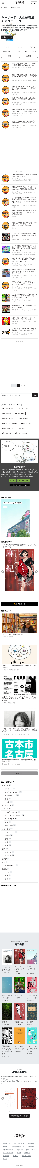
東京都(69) (22, 428)
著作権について (8, 1150)
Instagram (6, 1156)
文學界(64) (7, 433)
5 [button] (14, 598)
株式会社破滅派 (8, 1153)
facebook (27, 1153)
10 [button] (28, 598)
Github (5, 1159)
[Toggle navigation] (3, 2)
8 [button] (22, 598)
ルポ (7, 875)
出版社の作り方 (11, 865)
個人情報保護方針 (18, 1146)
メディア (32, 47)
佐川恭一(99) (8, 408)
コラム (8, 872)
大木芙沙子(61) (22, 433)
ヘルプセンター (19, 1143)
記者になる (21, 481)
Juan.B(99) (21, 413)
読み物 (28, 56)
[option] (19, 570)
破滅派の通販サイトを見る (19, 1116)
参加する (6, 1146)
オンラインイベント (13, 792)
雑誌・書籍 (10, 825)
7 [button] (20, 598)
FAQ (27, 481)
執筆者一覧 (31, 1143)
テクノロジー (11, 832)
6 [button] (17, 598)
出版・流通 (6, 51)
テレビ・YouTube (12, 812)
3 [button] (8, 598)
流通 (8, 842)
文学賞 (34, 51)
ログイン (33, 3)
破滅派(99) (7, 413)
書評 (7, 879)
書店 (8, 839)
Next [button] (36, 571)
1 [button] (3, 598)
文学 (26, 51)
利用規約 (31, 1146)
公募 (7, 799)
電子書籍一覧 (20, 604)
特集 (9, 56)
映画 (7, 822)
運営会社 (20, 1150)
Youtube (15, 1156)
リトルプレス (10, 819)
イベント (7, 47)
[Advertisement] (19, 150)
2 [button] (5, 598)
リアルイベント (12, 795)
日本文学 (9, 852)
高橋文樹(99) (8, 418)
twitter (19, 1153)
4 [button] (11, 598)
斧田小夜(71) (8, 428)
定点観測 (17, 51)
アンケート (9, 789)
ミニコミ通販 (26, 1156)
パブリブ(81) (27, 423)
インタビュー (19, 47)
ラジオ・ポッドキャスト (14, 815)
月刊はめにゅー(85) (10, 423)
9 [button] (25, 598)
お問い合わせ (30, 1150)
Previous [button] (2, 571)
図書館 (8, 835)
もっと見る (19, 773)
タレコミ (12, 481)
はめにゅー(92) (23, 418)
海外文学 (9, 855)
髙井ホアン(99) (23, 408)
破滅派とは (6, 1143)
